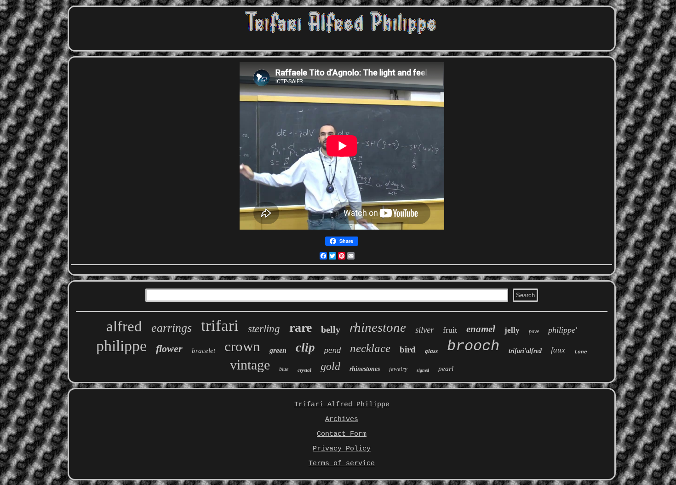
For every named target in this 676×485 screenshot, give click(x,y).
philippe (121, 345)
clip (305, 347)
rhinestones (364, 368)
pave (534, 331)
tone (580, 352)
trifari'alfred (525, 350)
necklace (370, 348)
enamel (480, 329)
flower (169, 348)
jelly (512, 330)
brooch (473, 346)
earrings (171, 328)
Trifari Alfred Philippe (342, 405)
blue (283, 369)
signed (423, 370)
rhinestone (377, 327)
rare (300, 327)
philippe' (562, 330)
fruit (450, 330)
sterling (264, 329)
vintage (250, 364)
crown (242, 346)
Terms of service (342, 464)
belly (330, 329)
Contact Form (342, 434)
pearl (445, 368)
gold (330, 366)
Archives (341, 419)
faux (558, 350)
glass (431, 350)
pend (332, 350)
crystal (304, 370)
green (277, 350)
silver (424, 330)
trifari (220, 326)
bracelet (203, 350)
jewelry (398, 368)
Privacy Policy (342, 449)
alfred (124, 326)
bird (408, 349)
